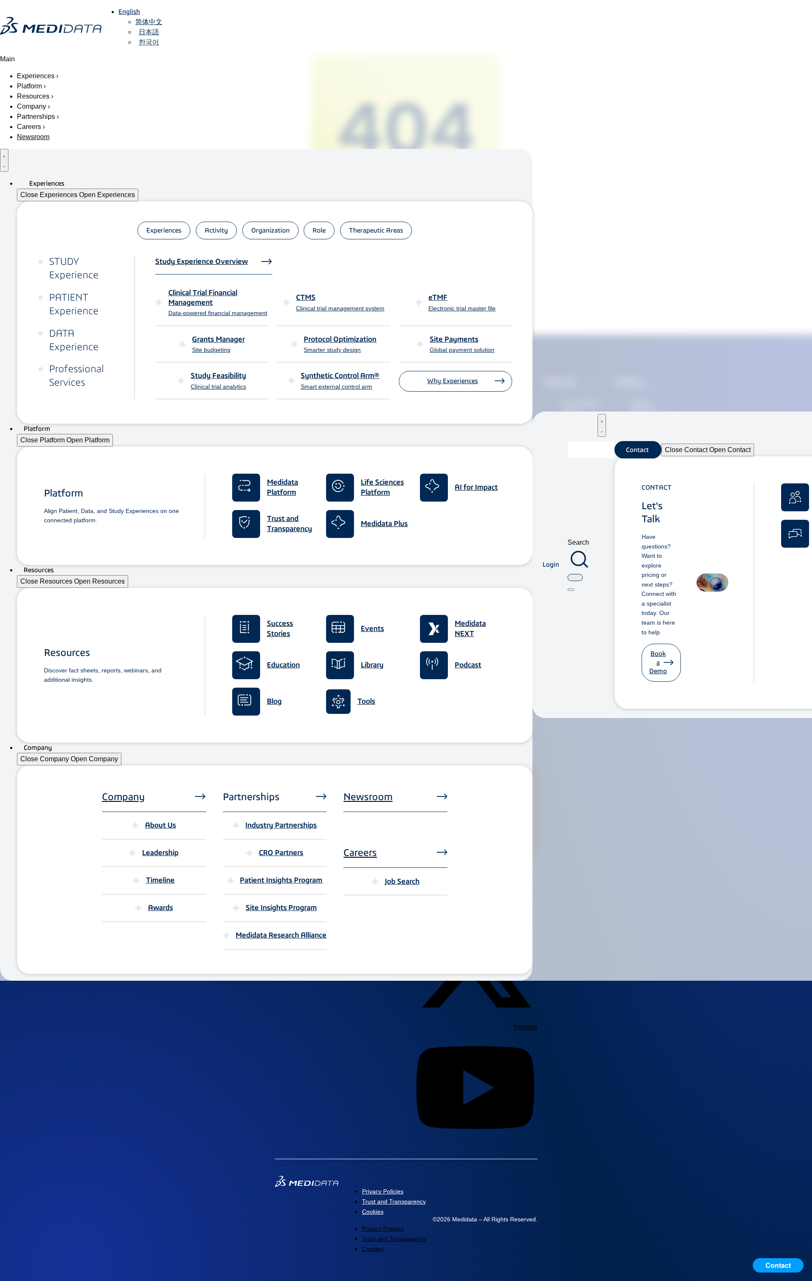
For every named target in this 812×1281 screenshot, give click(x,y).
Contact (778, 1265)
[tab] (163, 230)
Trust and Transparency (394, 1201)
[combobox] (575, 577)
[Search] (571, 589)
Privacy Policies (382, 1191)
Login (551, 564)
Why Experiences (452, 381)
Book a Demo (658, 662)
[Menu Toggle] (4, 160)
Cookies (373, 1211)
